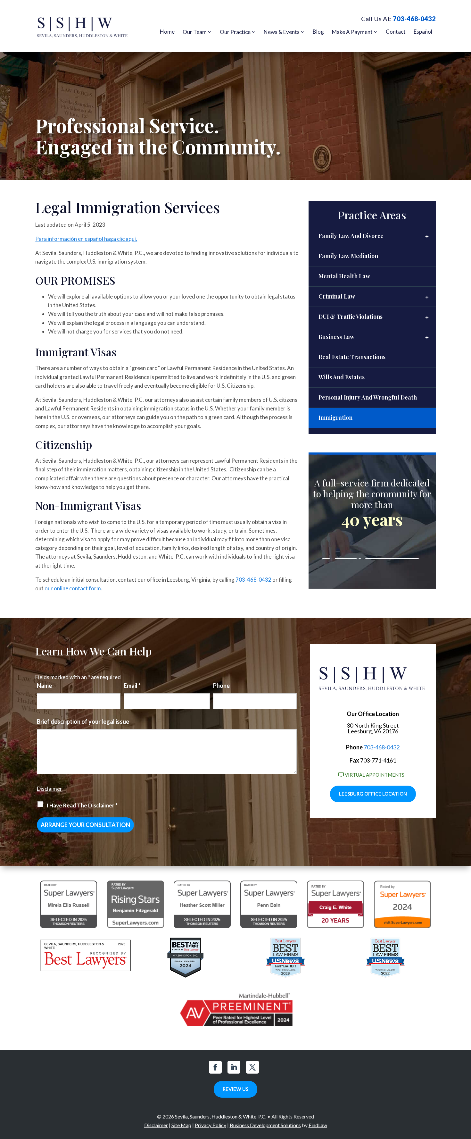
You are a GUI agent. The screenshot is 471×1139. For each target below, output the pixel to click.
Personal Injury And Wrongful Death (367, 397)
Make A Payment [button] (352, 32)
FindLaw (318, 1125)
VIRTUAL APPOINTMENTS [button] (374, 775)
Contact (396, 31)
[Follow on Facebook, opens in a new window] (215, 1067)
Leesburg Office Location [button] (373, 794)
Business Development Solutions (265, 1125)
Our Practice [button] (235, 32)
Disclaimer (49, 788)
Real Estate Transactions (351, 357)
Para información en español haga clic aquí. (86, 238)
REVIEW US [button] (235, 1089)
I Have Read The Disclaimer (82, 805)
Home (167, 31)
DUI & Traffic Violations (350, 316)
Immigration (335, 417)
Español (423, 31)
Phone (221, 685)
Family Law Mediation (348, 256)
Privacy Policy (210, 1125)
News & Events (282, 32)
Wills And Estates (341, 377)
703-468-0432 (414, 18)
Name (44, 685)
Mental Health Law (344, 276)
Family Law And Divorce (351, 236)
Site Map (181, 1125)
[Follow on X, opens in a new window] (252, 1067)
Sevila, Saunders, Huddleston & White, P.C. (220, 1116)
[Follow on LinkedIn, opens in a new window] (233, 1067)
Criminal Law (336, 296)
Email (132, 685)
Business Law (336, 337)
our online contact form (73, 588)
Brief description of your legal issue (83, 721)
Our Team (195, 32)
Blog (318, 31)
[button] (464, 1092)
